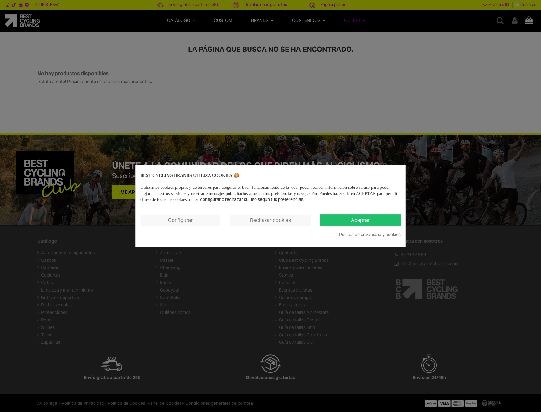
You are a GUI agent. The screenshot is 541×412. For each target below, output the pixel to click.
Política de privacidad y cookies (370, 234)
